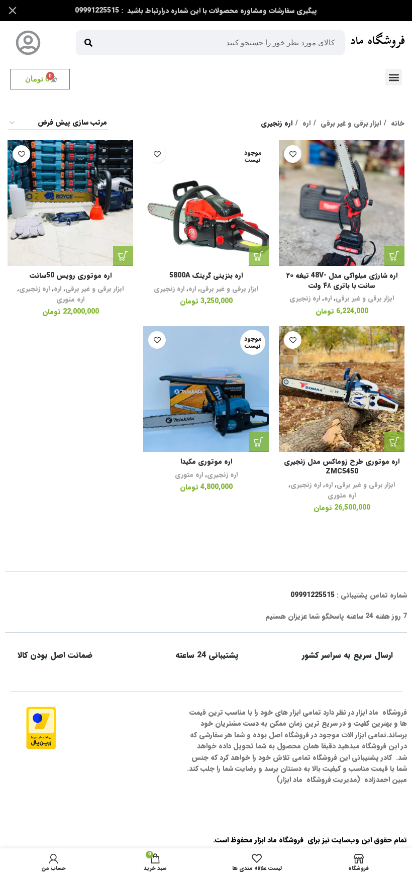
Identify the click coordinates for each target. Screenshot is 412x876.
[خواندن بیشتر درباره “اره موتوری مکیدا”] (259, 442)
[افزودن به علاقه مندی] (292, 154)
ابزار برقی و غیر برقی (350, 123)
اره (305, 123)
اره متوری (70, 299)
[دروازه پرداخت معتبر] (41, 727)
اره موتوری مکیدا (206, 461)
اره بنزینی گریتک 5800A (206, 275)
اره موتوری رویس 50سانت (71, 275)
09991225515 (312, 595)
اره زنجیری (304, 298)
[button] (393, 77)
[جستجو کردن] (88, 42)
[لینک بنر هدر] (221, 10)
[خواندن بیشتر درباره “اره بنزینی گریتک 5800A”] (259, 256)
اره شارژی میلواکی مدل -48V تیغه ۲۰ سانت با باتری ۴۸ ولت (341, 280)
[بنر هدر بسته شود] (12, 10)
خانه (396, 123)
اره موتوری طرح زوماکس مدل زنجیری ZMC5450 (341, 466)
